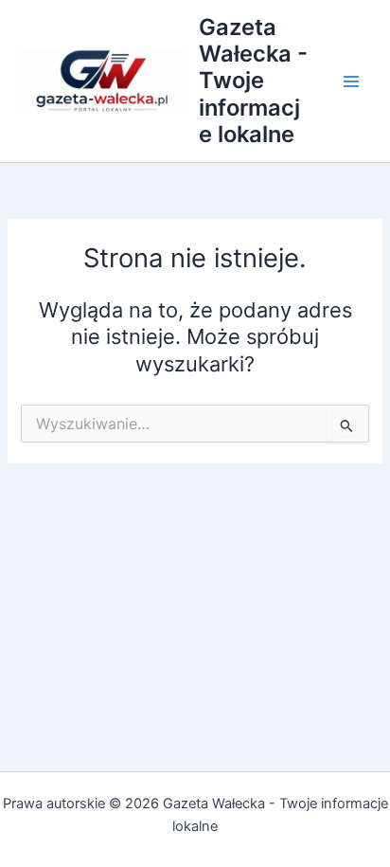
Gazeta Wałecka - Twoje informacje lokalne (253, 81)
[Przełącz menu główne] (351, 81)
